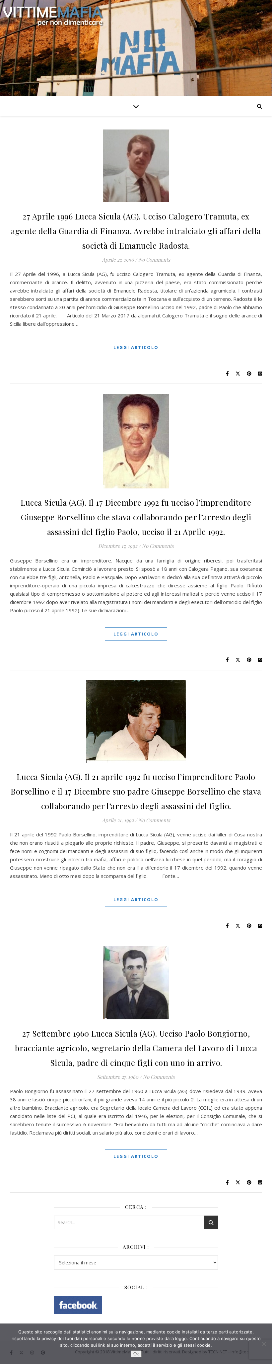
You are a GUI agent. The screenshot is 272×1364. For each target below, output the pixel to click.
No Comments (154, 259)
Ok (136, 1353)
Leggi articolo (136, 347)
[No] (263, 1343)
